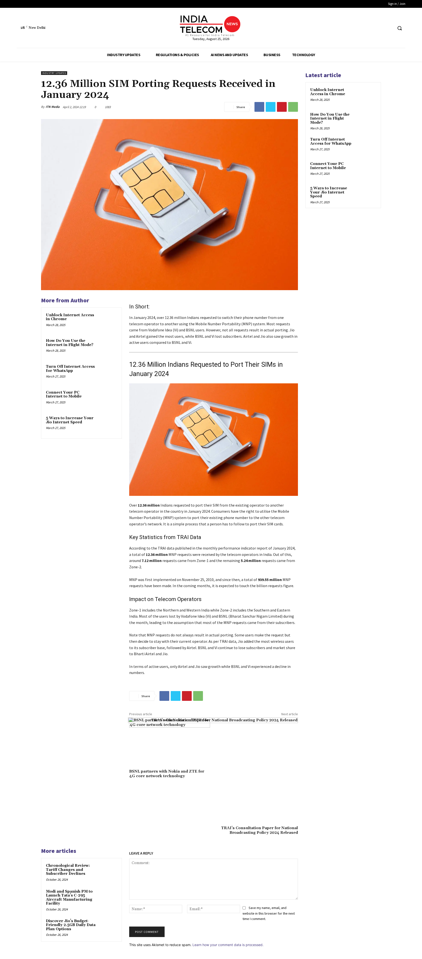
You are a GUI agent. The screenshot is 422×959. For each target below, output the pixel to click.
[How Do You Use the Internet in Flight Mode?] (107, 347)
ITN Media (53, 107)
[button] (399, 28)
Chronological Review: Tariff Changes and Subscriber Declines (68, 869)
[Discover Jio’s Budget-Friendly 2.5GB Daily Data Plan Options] (107, 927)
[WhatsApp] (293, 107)
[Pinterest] (282, 107)
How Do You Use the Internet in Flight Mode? (69, 342)
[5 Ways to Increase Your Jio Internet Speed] (107, 424)
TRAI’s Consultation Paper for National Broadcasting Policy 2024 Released (259, 830)
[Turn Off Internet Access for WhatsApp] (107, 373)
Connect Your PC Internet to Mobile (64, 394)
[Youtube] (389, 28)
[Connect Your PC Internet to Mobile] (107, 399)
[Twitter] (380, 28)
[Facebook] (371, 28)
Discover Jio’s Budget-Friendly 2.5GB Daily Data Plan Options (70, 925)
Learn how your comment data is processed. (228, 945)
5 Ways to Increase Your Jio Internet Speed (70, 420)
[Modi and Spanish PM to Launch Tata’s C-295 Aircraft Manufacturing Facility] (107, 898)
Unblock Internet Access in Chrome (70, 317)
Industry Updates (54, 73)
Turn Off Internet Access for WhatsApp (70, 368)
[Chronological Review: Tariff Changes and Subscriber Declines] (107, 872)
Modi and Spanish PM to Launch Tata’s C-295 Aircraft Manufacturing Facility (69, 897)
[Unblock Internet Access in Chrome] (107, 321)
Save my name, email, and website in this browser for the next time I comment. (269, 913)
